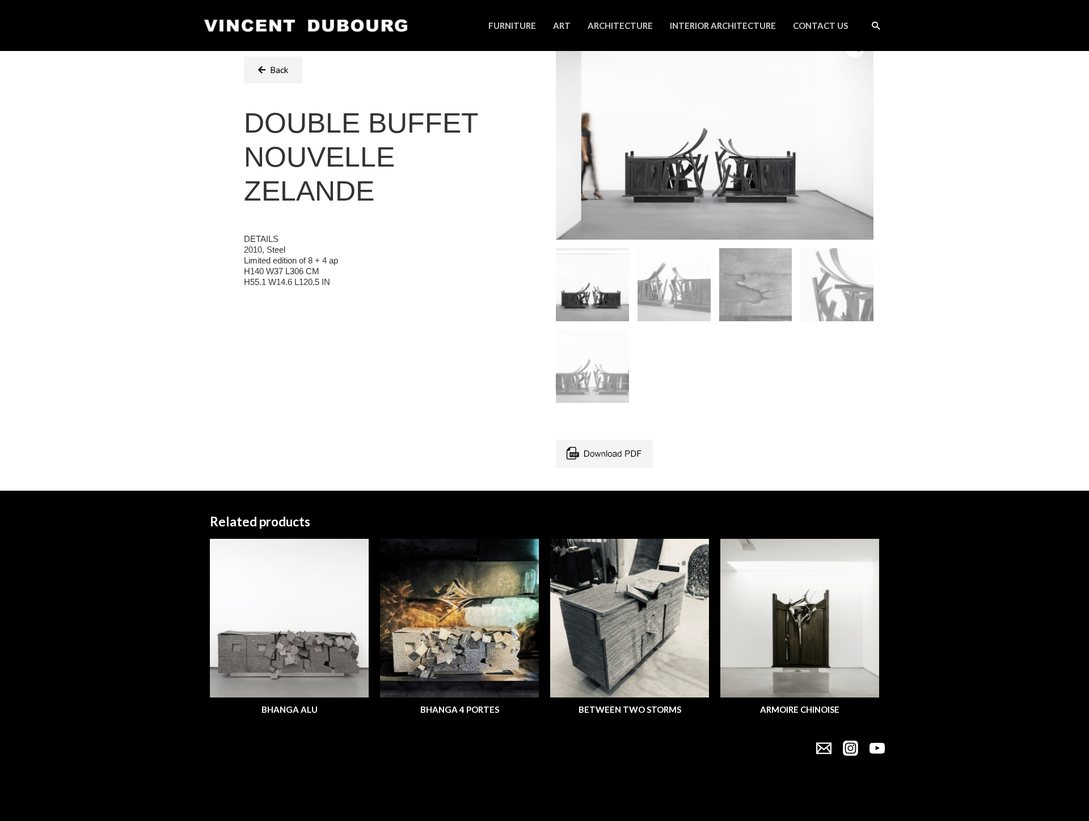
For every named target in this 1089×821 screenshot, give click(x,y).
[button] (273, 70)
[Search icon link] (876, 25)
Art (562, 25)
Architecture (620, 25)
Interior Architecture (723, 25)
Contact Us (820, 25)
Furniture (512, 25)
